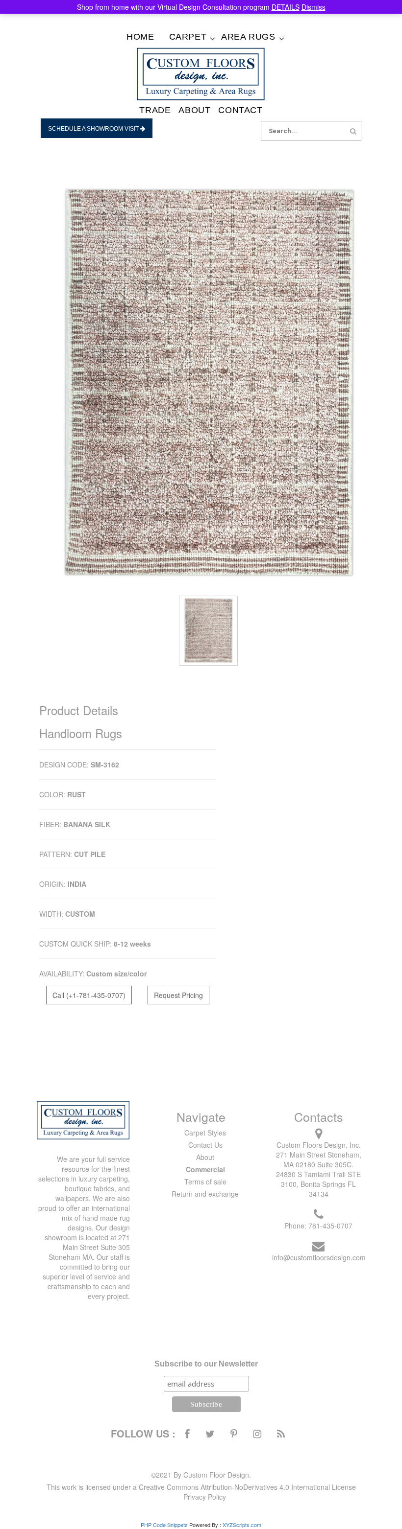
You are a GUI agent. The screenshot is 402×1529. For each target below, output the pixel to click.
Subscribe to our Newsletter (206, 1364)
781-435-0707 (330, 1225)
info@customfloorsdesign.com (319, 1257)
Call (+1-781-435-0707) (89, 995)
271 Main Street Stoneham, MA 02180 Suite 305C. (318, 1159)
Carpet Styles (205, 1132)
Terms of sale (205, 1181)
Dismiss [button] (314, 7)
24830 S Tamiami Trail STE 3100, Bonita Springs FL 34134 (318, 1184)
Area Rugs (248, 37)
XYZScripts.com (242, 1525)
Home (140, 37)
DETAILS (286, 7)
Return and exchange (205, 1194)
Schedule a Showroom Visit (94, 128)
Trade (155, 110)
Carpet (188, 37)
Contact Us (205, 1145)
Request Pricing (178, 995)
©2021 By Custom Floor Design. (201, 1475)
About (194, 110)
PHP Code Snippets (164, 1525)
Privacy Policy (204, 1497)
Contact (240, 110)
